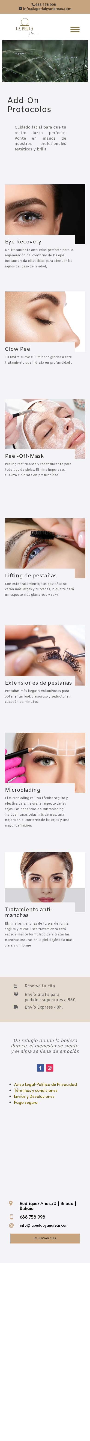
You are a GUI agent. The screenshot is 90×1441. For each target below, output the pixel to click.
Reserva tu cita (40, 986)
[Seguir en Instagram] (49, 1068)
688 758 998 (32, 1217)
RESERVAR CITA (45, 1238)
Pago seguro (26, 1102)
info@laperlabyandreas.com (44, 1225)
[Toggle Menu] (75, 29)
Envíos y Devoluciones (34, 1096)
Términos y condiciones (35, 1090)
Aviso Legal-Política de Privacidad (45, 1084)
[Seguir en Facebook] (40, 1068)
